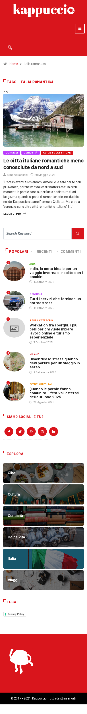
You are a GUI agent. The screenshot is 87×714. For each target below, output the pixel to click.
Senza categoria (41, 320)
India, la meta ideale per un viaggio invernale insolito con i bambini (56, 272)
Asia (32, 264)
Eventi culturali (41, 384)
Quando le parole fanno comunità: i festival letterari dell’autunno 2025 (54, 392)
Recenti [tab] (44, 251)
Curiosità (30, 152)
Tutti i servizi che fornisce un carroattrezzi (55, 300)
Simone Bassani (17, 174)
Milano (34, 354)
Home (14, 64)
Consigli (12, 152)
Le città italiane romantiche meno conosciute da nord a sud (43, 163)
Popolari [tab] (18, 251)
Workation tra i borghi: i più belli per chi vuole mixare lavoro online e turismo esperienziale (53, 330)
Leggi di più (12, 213)
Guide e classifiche (57, 152)
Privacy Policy (16, 614)
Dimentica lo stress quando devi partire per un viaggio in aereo (54, 362)
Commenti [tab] (70, 251)
